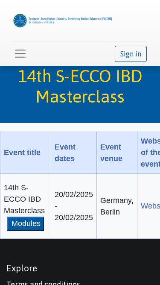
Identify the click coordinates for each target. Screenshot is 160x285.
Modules (26, 223)
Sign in (130, 54)
